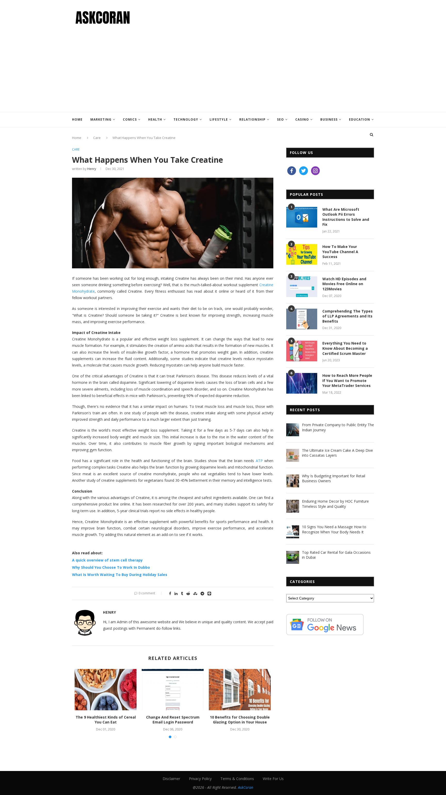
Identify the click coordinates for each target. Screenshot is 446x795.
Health (155, 119)
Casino (302, 119)
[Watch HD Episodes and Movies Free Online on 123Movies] (301, 286)
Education (359, 119)
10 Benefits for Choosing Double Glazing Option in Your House (240, 720)
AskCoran (245, 787)
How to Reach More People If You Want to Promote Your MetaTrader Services (347, 380)
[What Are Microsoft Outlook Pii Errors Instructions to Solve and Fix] (301, 217)
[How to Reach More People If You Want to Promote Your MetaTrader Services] (301, 383)
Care (75, 149)
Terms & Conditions (237, 778)
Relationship (252, 119)
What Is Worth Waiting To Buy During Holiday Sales (119, 574)
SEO (280, 119)
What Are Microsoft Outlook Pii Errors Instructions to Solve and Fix (345, 217)
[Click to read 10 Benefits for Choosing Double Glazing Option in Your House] (240, 689)
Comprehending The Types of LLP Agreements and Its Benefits (347, 316)
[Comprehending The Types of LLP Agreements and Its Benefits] (301, 319)
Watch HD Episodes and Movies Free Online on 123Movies (344, 283)
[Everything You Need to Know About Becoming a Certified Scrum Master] (301, 351)
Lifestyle (219, 119)
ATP (259, 460)
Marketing (101, 119)
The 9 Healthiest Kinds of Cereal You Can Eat (106, 720)
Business (329, 119)
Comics (130, 119)
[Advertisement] (223, 65)
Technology (185, 119)
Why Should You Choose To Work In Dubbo (111, 567)
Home (77, 119)
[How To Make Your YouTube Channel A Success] (301, 254)
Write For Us (273, 778)
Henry (91, 169)
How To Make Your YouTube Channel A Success (340, 251)
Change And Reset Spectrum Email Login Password (173, 720)
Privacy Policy (200, 778)
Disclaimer (171, 778)
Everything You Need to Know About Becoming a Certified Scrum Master (345, 348)
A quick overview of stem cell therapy (107, 560)
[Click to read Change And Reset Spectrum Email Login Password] (173, 689)
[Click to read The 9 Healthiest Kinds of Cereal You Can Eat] (106, 689)
